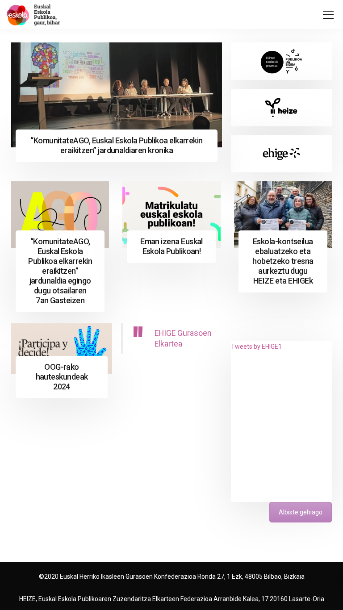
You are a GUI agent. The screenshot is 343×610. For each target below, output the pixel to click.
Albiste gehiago (300, 512)
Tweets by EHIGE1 (256, 346)
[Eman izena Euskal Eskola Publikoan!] (171, 214)
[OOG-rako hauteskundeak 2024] (61, 348)
